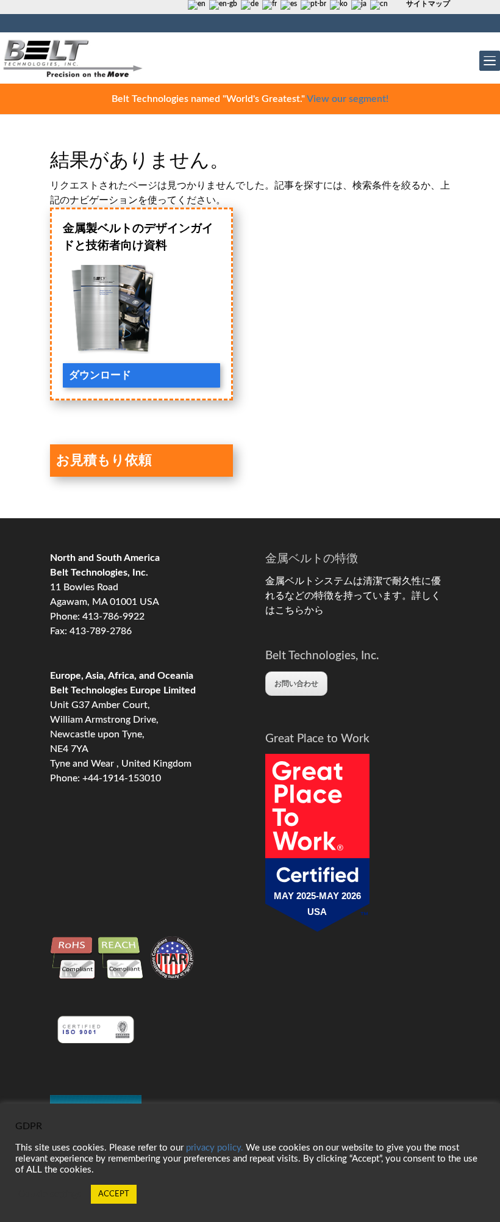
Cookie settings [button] (50, 1194)
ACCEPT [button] (113, 1194)
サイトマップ (428, 3)
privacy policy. (214, 1147)
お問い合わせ (296, 683)
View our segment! (347, 99)
